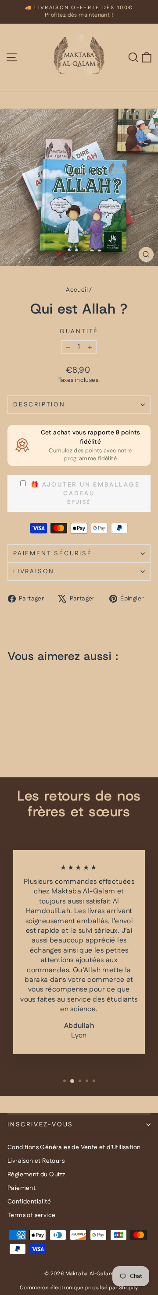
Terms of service (31, 1215)
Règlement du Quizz (36, 1174)
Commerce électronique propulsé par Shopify (79, 1287)
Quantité (79, 332)
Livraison (33, 571)
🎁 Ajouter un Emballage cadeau (84, 489)
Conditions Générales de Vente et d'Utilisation (73, 1147)
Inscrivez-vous (40, 1124)
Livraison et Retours (36, 1161)
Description (39, 404)
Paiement (21, 1188)
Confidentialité (29, 1201)
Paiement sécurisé (52, 553)
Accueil (77, 290)
